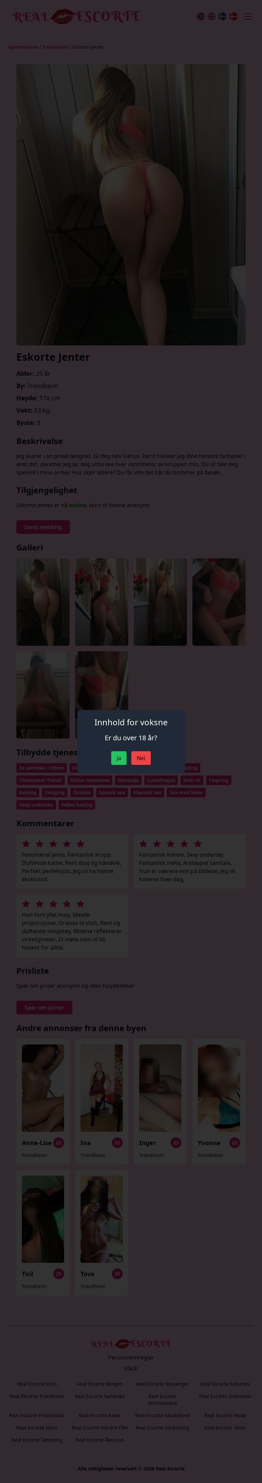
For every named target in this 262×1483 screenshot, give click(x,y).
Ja (119, 758)
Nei (141, 758)
